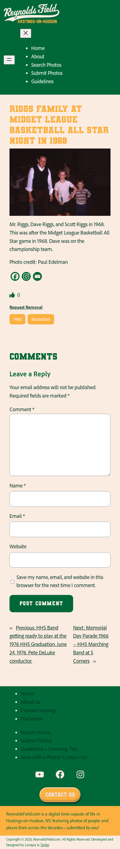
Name (17, 485)
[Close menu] (25, 33)
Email (17, 516)
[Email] (37, 276)
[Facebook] (15, 276)
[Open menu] (9, 59)
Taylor (44, 845)
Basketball (41, 319)
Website (18, 546)
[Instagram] (26, 276)
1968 (17, 319)
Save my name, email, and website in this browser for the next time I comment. (59, 581)
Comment (21, 409)
